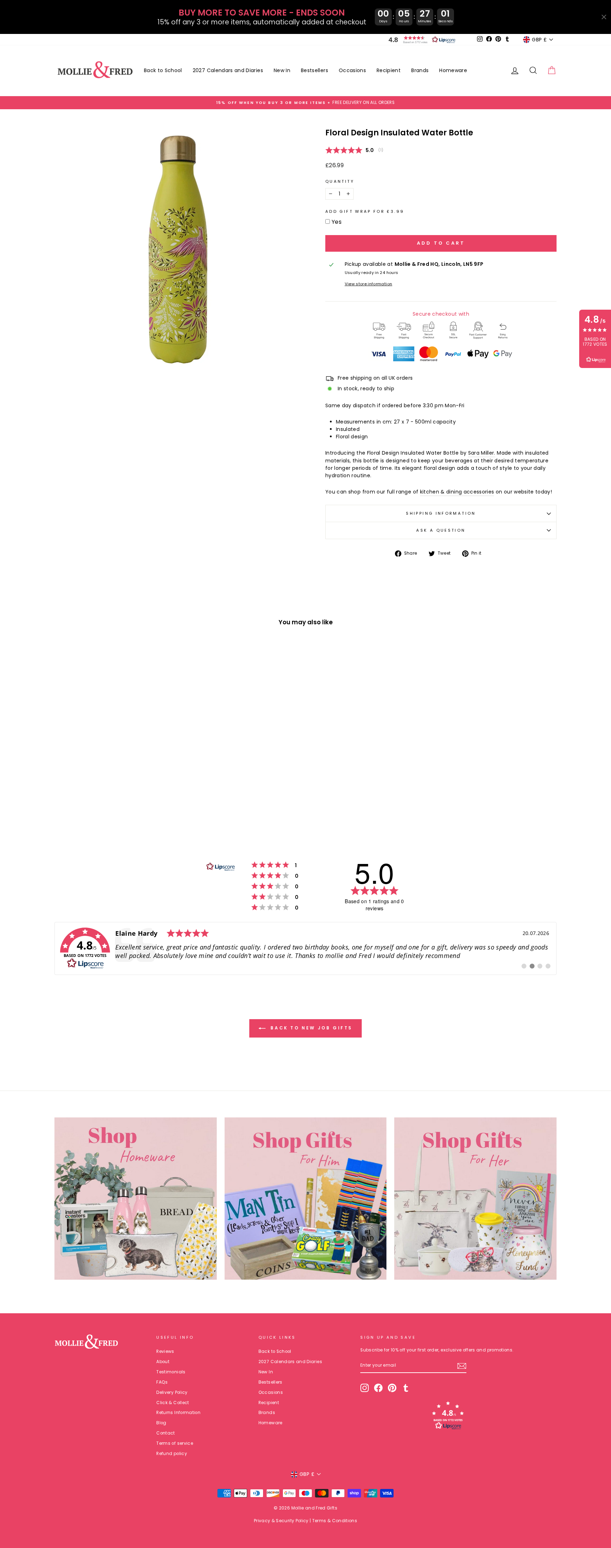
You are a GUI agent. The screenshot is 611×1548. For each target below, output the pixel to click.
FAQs (162, 1382)
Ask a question (440, 530)
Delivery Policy (171, 1392)
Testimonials (170, 1372)
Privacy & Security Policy (281, 1521)
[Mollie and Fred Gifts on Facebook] (378, 1388)
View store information (368, 284)
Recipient (389, 70)
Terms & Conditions (334, 1521)
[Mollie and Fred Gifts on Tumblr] (406, 1388)
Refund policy (171, 1453)
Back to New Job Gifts (310, 1028)
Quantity (339, 181)
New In (282, 70)
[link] (305, 948)
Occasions (352, 70)
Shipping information (441, 513)
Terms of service (174, 1443)
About (162, 1362)
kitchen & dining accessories (457, 491)
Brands (420, 70)
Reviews (165, 1351)
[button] (420, 39)
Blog (161, 1423)
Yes (337, 222)
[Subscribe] (461, 1366)
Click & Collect (172, 1403)
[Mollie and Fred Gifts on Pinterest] (392, 1388)
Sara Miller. (481, 452)
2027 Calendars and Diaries (228, 70)
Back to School (163, 70)
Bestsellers (314, 70)
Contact (165, 1433)
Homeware (453, 70)
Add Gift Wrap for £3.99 (364, 211)
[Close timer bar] (604, 17)
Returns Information (178, 1412)
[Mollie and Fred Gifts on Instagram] (364, 1388)
